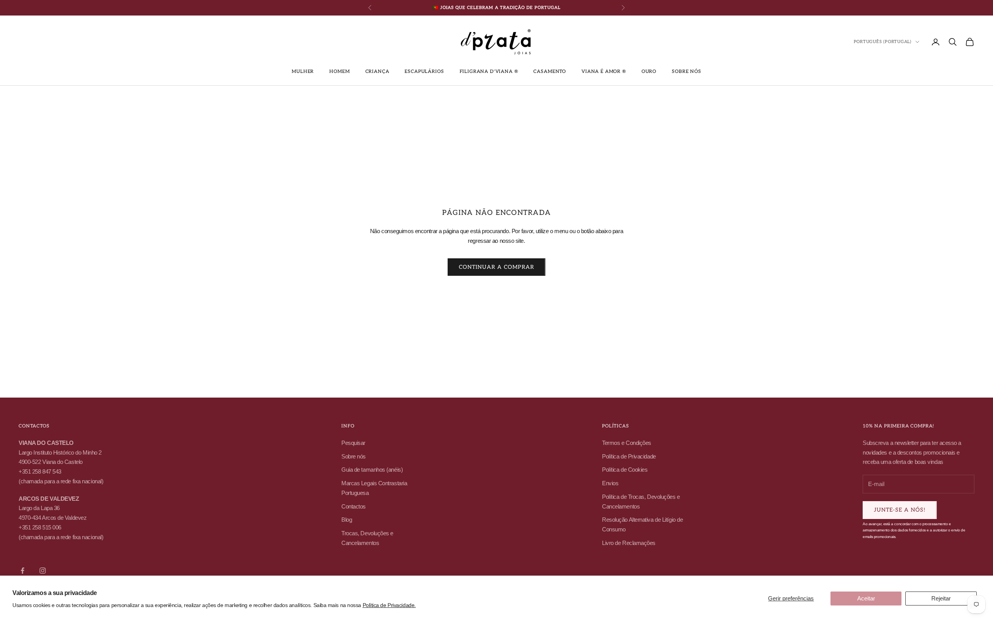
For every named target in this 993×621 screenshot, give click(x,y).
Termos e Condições (626, 442)
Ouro (649, 71)
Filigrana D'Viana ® (489, 71)
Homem (339, 71)
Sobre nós (686, 71)
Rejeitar (941, 598)
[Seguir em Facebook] (22, 570)
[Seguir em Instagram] (43, 570)
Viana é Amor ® (603, 71)
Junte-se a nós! (900, 510)
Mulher (303, 71)
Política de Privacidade (629, 456)
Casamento (549, 71)
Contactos (353, 506)
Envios (610, 483)
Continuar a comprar (496, 267)
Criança (377, 71)
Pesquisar (353, 442)
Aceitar (866, 598)
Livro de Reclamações (629, 543)
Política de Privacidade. (389, 605)
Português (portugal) (883, 41)
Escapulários (424, 71)
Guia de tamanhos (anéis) (372, 469)
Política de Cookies (624, 469)
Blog (346, 519)
